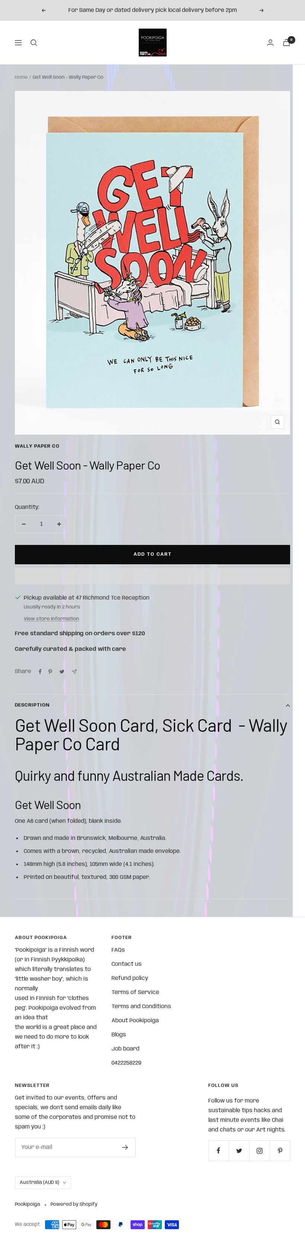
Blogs (119, 1035)
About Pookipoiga (135, 1021)
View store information (51, 619)
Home (21, 77)
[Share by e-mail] (74, 671)
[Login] (270, 42)
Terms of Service (135, 993)
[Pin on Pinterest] (50, 671)
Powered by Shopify (74, 1204)
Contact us (127, 964)
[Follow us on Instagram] (259, 1150)
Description (32, 705)
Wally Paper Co (37, 446)
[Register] (125, 1147)
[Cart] (286, 42)
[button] (152, 576)
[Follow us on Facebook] (218, 1150)
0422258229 (126, 1063)
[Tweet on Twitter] (62, 671)
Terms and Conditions (141, 1007)
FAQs (118, 950)
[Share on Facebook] (40, 671)
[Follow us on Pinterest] (280, 1150)
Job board (125, 1049)
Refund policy (130, 978)
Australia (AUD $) (39, 1182)
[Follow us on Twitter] (239, 1150)
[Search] (33, 42)
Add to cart (153, 554)
